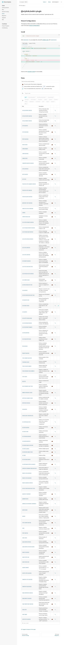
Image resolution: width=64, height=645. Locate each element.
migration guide (31, 71)
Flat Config (24, 43)
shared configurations (34, 25)
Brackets (40, 99)
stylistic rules (45, 39)
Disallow (53, 101)
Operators (31, 101)
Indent (45, 99)
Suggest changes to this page (29, 629)
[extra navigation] (61, 2)
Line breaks (34, 99)
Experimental (51, 97)
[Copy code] (58, 36)
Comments (38, 101)
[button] (8, 6)
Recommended (32, 97)
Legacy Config (32, 43)
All (26, 97)
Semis (26, 101)
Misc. (26, 103)
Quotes (51, 99)
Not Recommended (41, 97)
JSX (43, 101)
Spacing (27, 99)
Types (48, 101)
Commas (56, 99)
